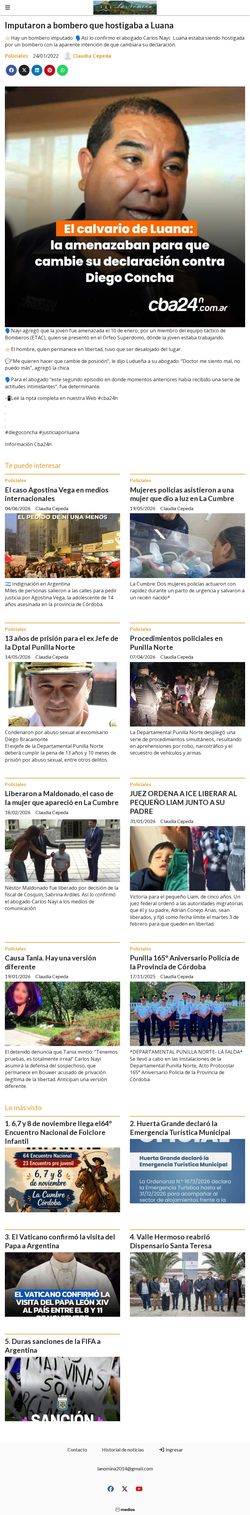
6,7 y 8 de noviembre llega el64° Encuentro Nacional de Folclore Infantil (58, 1132)
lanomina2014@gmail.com (125, 1468)
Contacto (77, 1449)
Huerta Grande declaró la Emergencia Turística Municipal (180, 1127)
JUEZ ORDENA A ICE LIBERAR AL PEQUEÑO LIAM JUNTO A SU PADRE (183, 802)
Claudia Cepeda (92, 56)
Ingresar (174, 1449)
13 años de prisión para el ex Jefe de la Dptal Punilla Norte (61, 642)
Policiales (16, 56)
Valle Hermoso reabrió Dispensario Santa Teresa (171, 1241)
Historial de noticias (123, 1449)
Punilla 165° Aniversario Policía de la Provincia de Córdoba (184, 962)
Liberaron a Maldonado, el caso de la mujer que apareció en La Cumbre (62, 798)
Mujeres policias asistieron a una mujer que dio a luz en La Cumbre (182, 494)
